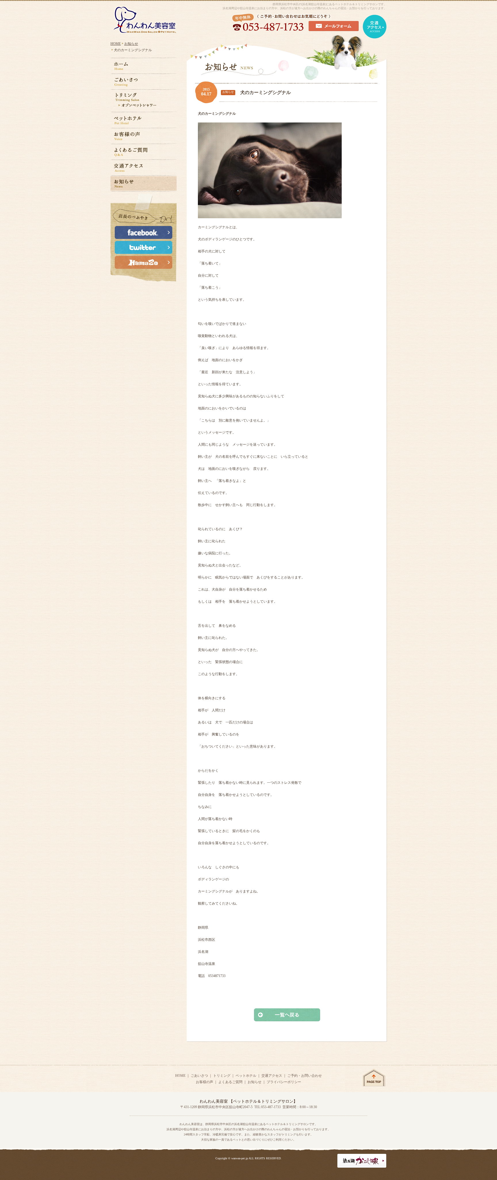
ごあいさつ (199, 1076)
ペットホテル (246, 1076)
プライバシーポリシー (284, 1082)
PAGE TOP (374, 1077)
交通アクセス (271, 1076)
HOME (115, 44)
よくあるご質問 (230, 1082)
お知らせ (131, 44)
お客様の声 (204, 1082)
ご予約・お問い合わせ (304, 1076)
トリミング (221, 1076)
